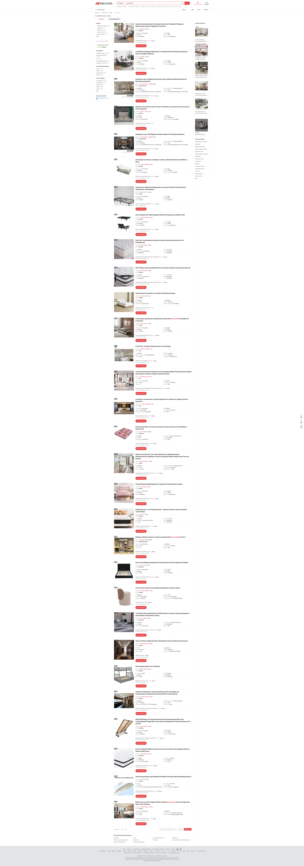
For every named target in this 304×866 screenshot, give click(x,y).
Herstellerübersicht (114, 19)
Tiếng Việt (193, 851)
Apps (198, 9)
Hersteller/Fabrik (102, 53)
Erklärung (129, 849)
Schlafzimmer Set (199, 159)
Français (129, 851)
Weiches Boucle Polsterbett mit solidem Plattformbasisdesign (155, 293)
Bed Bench (101, 30)
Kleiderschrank (198, 173)
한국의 (163, 851)
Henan (99, 87)
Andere (99, 75)
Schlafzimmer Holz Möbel (201, 154)
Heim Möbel (198, 161)
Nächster (187, 829)
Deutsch (140, 851)
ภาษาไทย (183, 851)
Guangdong (101, 80)
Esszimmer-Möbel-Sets (158, 838)
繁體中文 (120, 851)
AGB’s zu (158, 860)
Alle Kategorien (100, 9)
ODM (99, 71)
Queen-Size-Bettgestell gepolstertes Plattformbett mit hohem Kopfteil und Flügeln (161, 562)
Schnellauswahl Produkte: (121, 6)
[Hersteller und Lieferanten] (103, 3)
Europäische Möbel (199, 166)
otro (99, 59)
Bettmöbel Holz (199, 176)
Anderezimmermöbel (103, 26)
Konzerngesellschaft (102, 61)
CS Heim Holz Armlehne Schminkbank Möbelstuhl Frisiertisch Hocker (157, 588)
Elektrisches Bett (174, 6)
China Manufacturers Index (149, 852)
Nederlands (173, 851)
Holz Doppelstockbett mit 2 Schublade (147, 666)
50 (126, 829)
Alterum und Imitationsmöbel (121, 840)
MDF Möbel (198, 156)
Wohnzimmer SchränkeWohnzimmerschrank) (181, 840)
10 (119, 829)
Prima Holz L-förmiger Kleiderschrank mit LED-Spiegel (153, 346)
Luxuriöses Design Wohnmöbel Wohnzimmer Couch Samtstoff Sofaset (201, 41)
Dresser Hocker (102, 34)
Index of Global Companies (174, 852)
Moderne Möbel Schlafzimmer (163, 6)
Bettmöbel (143, 6)
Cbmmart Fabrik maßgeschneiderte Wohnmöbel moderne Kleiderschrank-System (161, 641)
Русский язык (157, 851)
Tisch (134, 838)
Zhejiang (100, 85)
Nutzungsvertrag (136, 849)
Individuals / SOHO (102, 63)
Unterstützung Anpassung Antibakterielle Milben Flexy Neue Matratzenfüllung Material (163, 776)
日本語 (124, 851)
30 (122, 829)
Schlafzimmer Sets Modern (134, 6)
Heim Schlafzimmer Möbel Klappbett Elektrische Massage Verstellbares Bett (160, 215)
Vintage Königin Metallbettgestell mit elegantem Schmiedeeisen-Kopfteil (158, 484)
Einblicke (173, 849)
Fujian (99, 89)
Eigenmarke (101, 73)
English (109, 851)
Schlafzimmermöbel (151, 6)
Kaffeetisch (175, 838)
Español (135, 851)
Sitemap (167, 849)
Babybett (197, 164)
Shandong (101, 82)
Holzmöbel (155, 840)
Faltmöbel (116, 838)
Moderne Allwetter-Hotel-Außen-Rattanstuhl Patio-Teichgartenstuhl (201, 77)
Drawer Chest (102, 32)
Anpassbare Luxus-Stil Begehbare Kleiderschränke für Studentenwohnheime (160, 134)
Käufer (184, 9)
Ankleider (101, 28)
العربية (167, 851)
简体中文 (114, 851)
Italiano (151, 851)
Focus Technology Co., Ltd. (151, 855)
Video (115, 23)
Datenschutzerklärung (146, 849)
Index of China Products (161, 852)
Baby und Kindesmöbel (138, 842)
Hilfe (192, 9)
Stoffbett (197, 171)
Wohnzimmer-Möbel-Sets (120, 842)
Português (145, 851)
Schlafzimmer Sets (199, 168)
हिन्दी (178, 851)
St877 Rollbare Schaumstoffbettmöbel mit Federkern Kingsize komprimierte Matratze (162, 268)
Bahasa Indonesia (201, 851)
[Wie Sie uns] (177, 849)
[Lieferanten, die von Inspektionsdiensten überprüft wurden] (103, 45)
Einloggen (206, 4)
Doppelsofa (136, 840)
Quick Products (138, 852)
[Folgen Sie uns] (180, 849)
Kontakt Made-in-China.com (158, 849)
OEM (99, 69)
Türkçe (187, 851)
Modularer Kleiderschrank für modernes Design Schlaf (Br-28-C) (160, 537)
